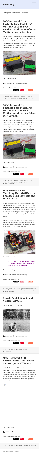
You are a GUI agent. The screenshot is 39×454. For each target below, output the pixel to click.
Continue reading (9, 78)
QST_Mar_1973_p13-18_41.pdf (12, 305)
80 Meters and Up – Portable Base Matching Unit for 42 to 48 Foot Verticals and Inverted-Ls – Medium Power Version (19, 27)
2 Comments (8, 351)
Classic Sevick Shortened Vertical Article (18, 299)
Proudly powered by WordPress (11, 451)
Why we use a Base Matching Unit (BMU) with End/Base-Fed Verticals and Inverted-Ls (19, 194)
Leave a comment (28, 98)
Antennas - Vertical (14, 290)
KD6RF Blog (8, 4)
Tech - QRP (25, 182)
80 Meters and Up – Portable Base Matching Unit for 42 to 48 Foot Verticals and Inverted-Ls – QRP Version (19, 110)
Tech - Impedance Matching (14, 98)
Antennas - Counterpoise (23, 445)
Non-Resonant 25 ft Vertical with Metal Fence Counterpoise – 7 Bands (18, 360)
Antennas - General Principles (22, 288)
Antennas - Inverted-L (20, 96)
